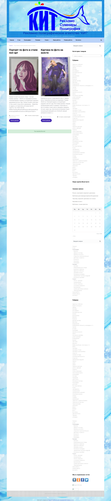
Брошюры (76, 261)
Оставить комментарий (32, 115)
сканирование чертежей (78, 152)
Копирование (75, 98)
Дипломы (74, 82)
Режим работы (76, 293)
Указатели (75, 165)
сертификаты (75, 149)
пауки (73, 123)
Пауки (74, 125)
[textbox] (87, 56)
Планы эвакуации (76, 131)
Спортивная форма (77, 154)
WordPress (64, 493)
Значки (74, 87)
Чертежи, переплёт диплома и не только (84, 198)
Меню (73, 107)
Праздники (75, 138)
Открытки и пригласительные (81, 256)
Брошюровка (75, 76)
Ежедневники (75, 84)
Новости (74, 113)
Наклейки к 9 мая (76, 110)
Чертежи (74, 175)
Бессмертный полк (77, 72)
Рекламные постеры (77, 141)
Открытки (74, 118)
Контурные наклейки (77, 95)
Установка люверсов (79, 285)
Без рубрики (75, 71)
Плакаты (74, 129)
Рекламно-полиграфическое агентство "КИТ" (55, 33)
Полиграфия (75, 134)
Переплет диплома (77, 126)
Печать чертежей (78, 280)
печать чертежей (76, 128)
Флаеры (74, 169)
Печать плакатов (78, 284)
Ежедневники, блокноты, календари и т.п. (82, 85)
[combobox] (87, 56)
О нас (73, 248)
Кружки (74, 100)
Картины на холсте (15, 115)
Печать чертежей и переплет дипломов (83, 193)
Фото (73, 170)
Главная (11, 45)
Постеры (74, 136)
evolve (46, 493)
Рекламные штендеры (79, 274)
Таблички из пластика (78, 162)
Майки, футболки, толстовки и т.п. (81, 105)
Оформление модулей (78, 120)
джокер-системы (76, 80)
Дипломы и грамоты (79, 257)
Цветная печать (12, 117)
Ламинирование (78, 290)
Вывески (74, 79)
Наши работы (75, 292)
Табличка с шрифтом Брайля (79, 161)
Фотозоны (75, 172)
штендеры (74, 177)
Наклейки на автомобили (78, 111)
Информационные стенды (80, 267)
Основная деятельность (78, 116)
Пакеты (74, 121)
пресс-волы (75, 139)
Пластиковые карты (77, 133)
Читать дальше (15, 120)
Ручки (73, 147)
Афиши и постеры (78, 253)
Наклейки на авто (77, 201)
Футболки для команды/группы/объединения (85, 196)
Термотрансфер (76, 164)
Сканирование (77, 282)
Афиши (74, 67)
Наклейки (74, 108)
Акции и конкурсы (77, 66)
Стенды (74, 156)
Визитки (74, 77)
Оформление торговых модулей (82, 275)
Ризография (75, 143)
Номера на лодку (76, 115)
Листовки (74, 102)
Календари (75, 90)
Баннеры (74, 69)
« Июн (74, 236)
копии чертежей (76, 97)
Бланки (74, 74)
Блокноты (76, 259)
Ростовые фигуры (77, 146)
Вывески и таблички (79, 269)
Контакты (74, 295)
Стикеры (74, 157)
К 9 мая (74, 89)
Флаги (73, 167)
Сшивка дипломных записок (81, 289)
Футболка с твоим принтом (80, 204)
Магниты (74, 103)
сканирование (76, 151)
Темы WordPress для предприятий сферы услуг (61, 500)
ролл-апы (74, 144)
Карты (74, 94)
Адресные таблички (77, 64)
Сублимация (75, 159)
